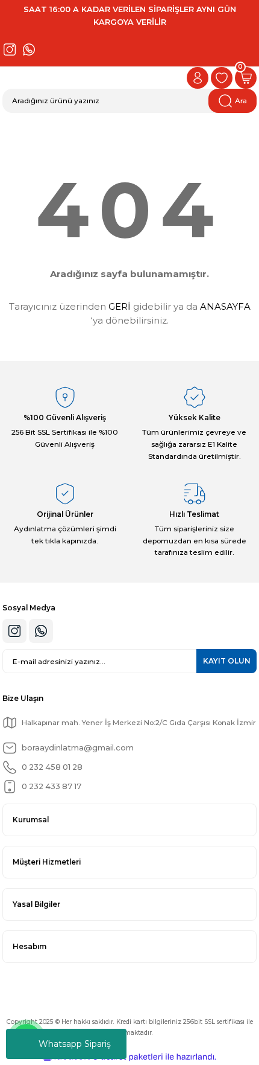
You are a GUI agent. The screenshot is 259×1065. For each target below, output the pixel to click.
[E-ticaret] (128, 1056)
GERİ (119, 306)
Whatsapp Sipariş (75, 1043)
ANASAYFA (225, 306)
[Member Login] (197, 78)
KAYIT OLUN (227, 660)
